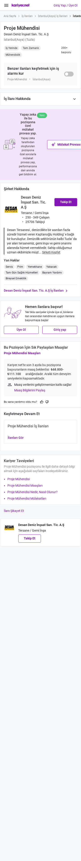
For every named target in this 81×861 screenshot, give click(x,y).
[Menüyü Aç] (6, 5)
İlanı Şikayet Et (14, 511)
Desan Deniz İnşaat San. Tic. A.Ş (26, 34)
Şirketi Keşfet (51, 252)
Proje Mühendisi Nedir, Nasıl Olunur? (32, 492)
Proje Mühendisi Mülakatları (26, 498)
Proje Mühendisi (18, 479)
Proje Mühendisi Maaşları (22, 353)
